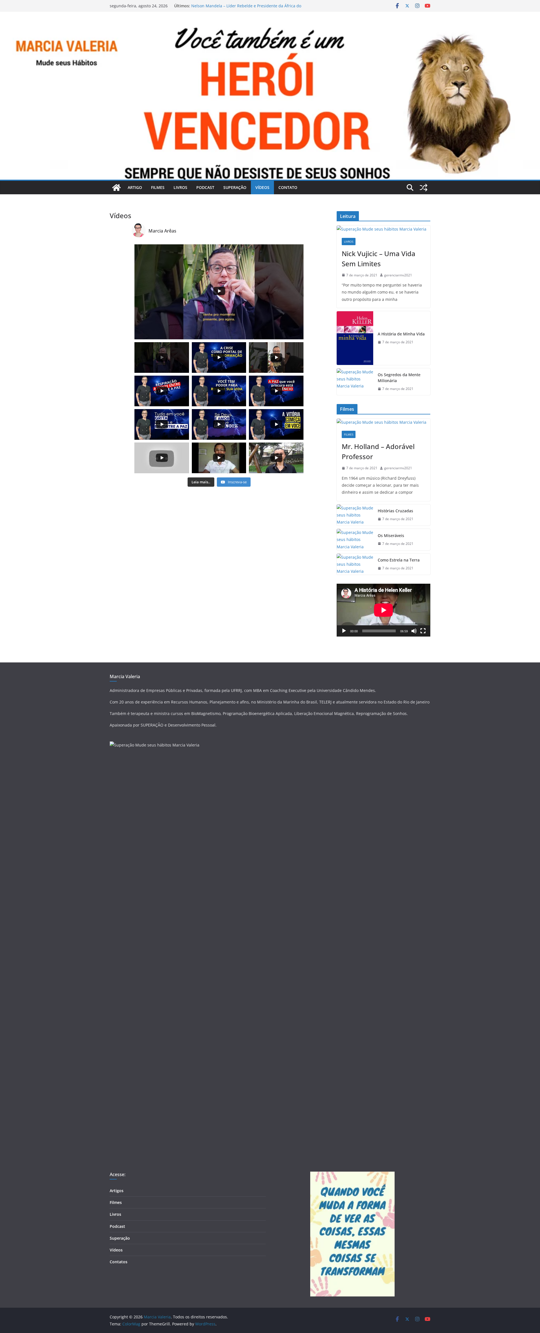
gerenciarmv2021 (398, 275)
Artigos (116, 1190)
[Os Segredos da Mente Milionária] (355, 381)
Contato (287, 187)
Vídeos (262, 187)
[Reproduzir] (344, 631)
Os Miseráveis (391, 535)
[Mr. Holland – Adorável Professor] (383, 422)
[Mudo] (414, 631)
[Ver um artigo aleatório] (423, 187)
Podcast (205, 187)
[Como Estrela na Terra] (355, 564)
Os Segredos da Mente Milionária (399, 377)
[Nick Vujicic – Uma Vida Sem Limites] (383, 229)
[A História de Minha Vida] (355, 338)
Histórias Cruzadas (395, 510)
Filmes (158, 187)
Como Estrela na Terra (399, 560)
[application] (383, 610)
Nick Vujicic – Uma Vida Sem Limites (378, 258)
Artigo (135, 187)
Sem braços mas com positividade (223, 5)
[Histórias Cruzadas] (355, 515)
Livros (180, 187)
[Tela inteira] (423, 631)
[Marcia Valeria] (116, 187)
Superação (234, 187)
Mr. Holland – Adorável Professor (378, 451)
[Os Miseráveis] (355, 539)
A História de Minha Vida (401, 334)
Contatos (118, 1261)
